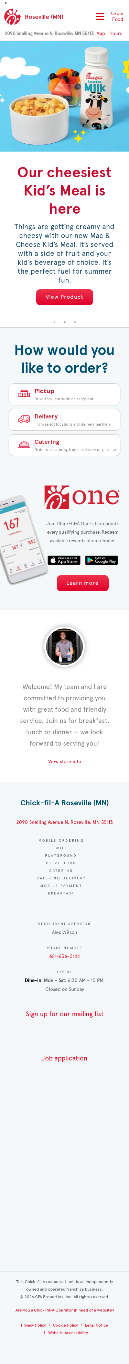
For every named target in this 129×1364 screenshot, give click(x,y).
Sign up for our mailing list (65, 1014)
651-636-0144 (64, 956)
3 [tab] (75, 322)
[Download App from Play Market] (100, 560)
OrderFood (117, 16)
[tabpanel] (64, 179)
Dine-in (33, 980)
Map (100, 33)
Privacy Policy (33, 1325)
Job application (64, 1058)
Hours (115, 33)
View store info (64, 761)
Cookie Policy (65, 1325)
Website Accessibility (68, 1332)
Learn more (82, 583)
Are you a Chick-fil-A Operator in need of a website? (64, 1310)
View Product (64, 297)
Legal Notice (96, 1325)
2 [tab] (64, 322)
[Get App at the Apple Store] (64, 560)
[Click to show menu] (98, 16)
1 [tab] (54, 322)
